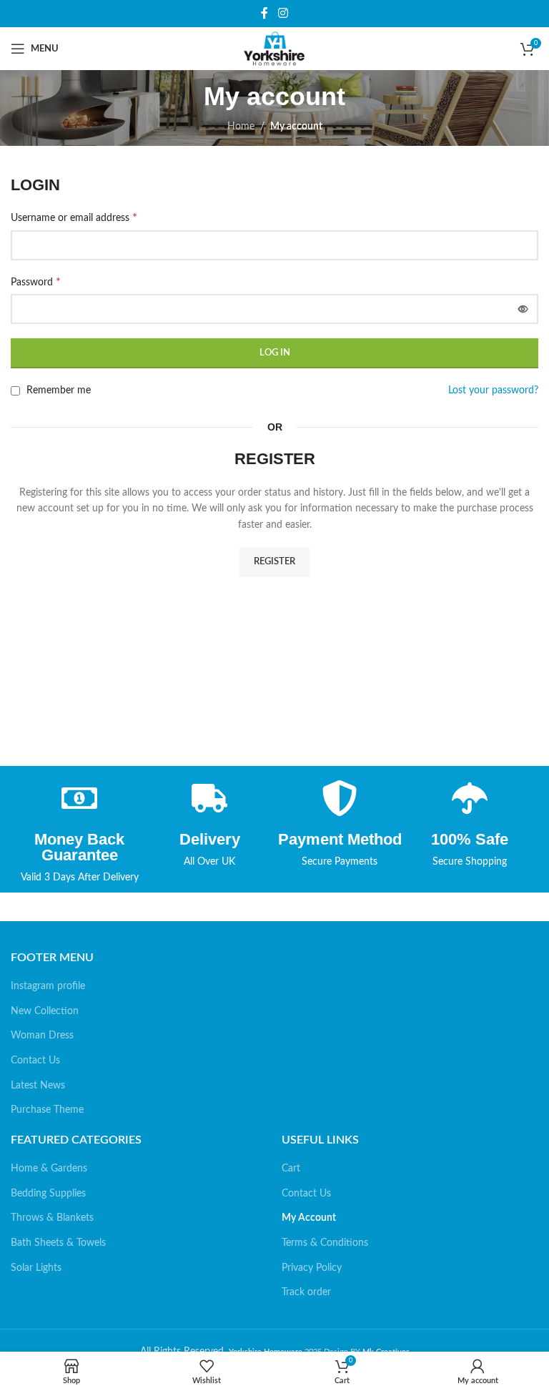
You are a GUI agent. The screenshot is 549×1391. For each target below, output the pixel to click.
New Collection (45, 1011)
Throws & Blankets (52, 1218)
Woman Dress (42, 1036)
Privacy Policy (312, 1268)
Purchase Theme (47, 1110)
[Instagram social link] (282, 13)
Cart (291, 1169)
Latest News (38, 1086)
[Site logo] (274, 49)
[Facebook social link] (265, 13)
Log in (274, 353)
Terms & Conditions (325, 1243)
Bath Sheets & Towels (58, 1243)
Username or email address (74, 217)
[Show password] (523, 309)
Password (36, 281)
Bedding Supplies (48, 1194)
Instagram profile (48, 986)
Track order (306, 1292)
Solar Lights (36, 1268)
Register (274, 561)
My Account (309, 1218)
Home (240, 127)
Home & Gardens (49, 1169)
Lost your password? (493, 390)
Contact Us (35, 1061)
